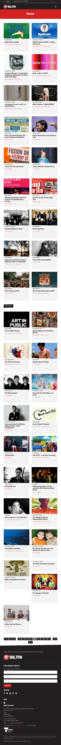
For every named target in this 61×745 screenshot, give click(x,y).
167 (27, 639)
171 (42, 639)
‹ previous (12, 639)
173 (49, 639)
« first (6, 639)
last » (30, 642)
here (8, 723)
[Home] (10, 6)
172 (45, 639)
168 (31, 639)
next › (55, 639)
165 (19, 639)
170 (38, 639)
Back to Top (54, 741)
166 (23, 639)
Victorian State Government (20, 725)
